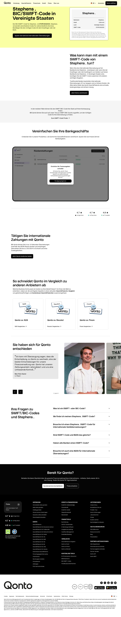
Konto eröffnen (111, 3)
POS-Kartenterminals (38, 566)
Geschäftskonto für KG (39, 544)
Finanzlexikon (93, 536)
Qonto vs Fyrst (65, 544)
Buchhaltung (64, 522)
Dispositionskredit (66, 512)
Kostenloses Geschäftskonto (40, 551)
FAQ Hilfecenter (94, 529)
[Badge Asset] (101, 583)
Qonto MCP (93, 556)
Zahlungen (35, 564)
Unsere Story (93, 505)
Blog (91, 534)
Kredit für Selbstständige (68, 505)
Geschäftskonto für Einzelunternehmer (43, 527)
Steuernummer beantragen (40, 512)
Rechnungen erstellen (38, 559)
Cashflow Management (67, 532)
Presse (92, 517)
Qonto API (93, 554)
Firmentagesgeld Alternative (40, 554)
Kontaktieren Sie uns (95, 507)
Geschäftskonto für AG (39, 541)
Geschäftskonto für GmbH (40, 534)
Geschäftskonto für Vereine (40, 549)
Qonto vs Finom (65, 546)
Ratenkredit (64, 514)
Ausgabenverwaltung (67, 529)
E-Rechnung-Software (67, 527)
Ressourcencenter (95, 532)
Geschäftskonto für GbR (39, 539)
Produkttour (43, 137)
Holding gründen (37, 510)
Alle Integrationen (95, 544)
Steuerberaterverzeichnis (97, 546)
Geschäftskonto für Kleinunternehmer (43, 532)
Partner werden (94, 551)
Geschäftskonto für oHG (39, 546)
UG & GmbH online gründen (40, 505)
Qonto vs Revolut (66, 549)
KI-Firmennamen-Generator (68, 556)
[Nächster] (20, 392)
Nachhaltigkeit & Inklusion (97, 522)
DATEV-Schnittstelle (67, 524)
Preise (8, 504)
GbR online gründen (38, 507)
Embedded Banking (66, 534)
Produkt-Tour (93, 510)
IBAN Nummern (65, 558)
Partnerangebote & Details (97, 549)
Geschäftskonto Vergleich (68, 541)
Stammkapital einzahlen (39, 517)
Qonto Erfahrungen (95, 512)
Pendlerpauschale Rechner (68, 563)
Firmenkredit (64, 507)
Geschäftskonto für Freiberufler (41, 529)
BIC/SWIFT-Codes (66, 561)
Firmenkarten (36, 561)
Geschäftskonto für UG (39, 536)
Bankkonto (73, 70)
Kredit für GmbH (65, 510)
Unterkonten (36, 556)
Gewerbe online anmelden (40, 514)
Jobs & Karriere (94, 514)
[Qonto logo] (7, 3)
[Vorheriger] (15, 392)
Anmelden (101, 3)
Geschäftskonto (94, 85)
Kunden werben (94, 519)
